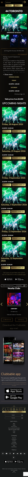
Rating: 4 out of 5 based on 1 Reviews (11, 58)
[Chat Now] (25, 3)
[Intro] (14, 472)
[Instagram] (2, 453)
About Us (14, 437)
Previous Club (8, 319)
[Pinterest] (13, 457)
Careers (14, 440)
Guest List (18, 5)
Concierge (14, 442)
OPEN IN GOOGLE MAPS (22, 54)
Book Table (9, 5)
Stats (14, 445)
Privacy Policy (18, 468)
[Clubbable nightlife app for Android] (19, 280)
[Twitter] (13, 453)
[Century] (14, 299)
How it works (14, 426)
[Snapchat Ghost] (21, 453)
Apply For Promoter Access (14, 429)
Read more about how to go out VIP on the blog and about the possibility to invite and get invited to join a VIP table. (14, 384)
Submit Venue (14, 443)
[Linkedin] (24, 453)
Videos (14, 425)
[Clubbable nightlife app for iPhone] (8, 280)
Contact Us (14, 439)
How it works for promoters (14, 428)
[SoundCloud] (17, 453)
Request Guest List (19, 131)
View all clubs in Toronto (14, 314)
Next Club (20, 319)
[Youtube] (6, 453)
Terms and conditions (8, 468)
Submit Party (14, 446)
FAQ (14, 432)
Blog (14, 423)
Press (14, 431)
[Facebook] (10, 453)
